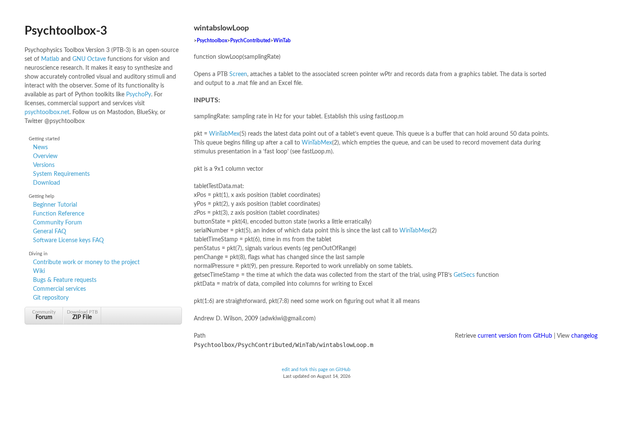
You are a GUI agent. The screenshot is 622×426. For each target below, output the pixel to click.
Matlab (50, 59)
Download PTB (82, 315)
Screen (238, 74)
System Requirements (61, 174)
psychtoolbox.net (47, 112)
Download (46, 183)
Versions (44, 165)
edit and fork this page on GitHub (316, 370)
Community (44, 315)
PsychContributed (250, 40)
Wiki (39, 271)
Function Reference (58, 214)
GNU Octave (89, 59)
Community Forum (57, 223)
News (40, 147)
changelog (584, 336)
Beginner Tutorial (55, 205)
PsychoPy (138, 95)
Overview (45, 156)
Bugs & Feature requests (64, 280)
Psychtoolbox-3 (66, 31)
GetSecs (464, 275)
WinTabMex (224, 134)
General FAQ (49, 232)
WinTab (282, 40)
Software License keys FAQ (68, 240)
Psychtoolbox (212, 40)
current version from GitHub (515, 336)
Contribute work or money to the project (86, 262)
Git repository (51, 298)
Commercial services (59, 289)
